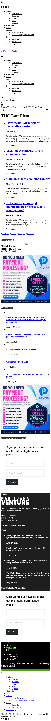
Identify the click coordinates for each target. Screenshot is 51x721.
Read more (10, 145)
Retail (8, 27)
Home (3, 107)
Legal (14, 18)
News (14, 20)
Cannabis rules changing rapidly (28, 178)
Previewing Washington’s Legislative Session (23, 124)
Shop (8, 37)
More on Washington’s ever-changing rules (25, 152)
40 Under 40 (17, 13)
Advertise (12, 657)
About (9, 30)
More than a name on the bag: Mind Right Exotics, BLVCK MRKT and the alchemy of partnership (26, 319)
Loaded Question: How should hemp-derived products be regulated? (26, 335)
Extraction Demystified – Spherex (21, 349)
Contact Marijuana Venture (23, 34)
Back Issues (16, 41)
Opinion (15, 23)
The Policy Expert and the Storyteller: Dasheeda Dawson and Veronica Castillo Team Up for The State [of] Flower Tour (27, 575)
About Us (11, 654)
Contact (11, 659)
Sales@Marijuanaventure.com (13, 525)
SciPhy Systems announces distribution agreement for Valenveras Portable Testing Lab (27, 536)
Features (9, 11)
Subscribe (16, 39)
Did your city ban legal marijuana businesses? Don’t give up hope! (25, 206)
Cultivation (10, 25)
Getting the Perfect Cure (17, 362)
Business (15, 16)
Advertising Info (18, 32)
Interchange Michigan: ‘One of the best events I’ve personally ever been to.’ (26, 561)
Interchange (11, 44)
